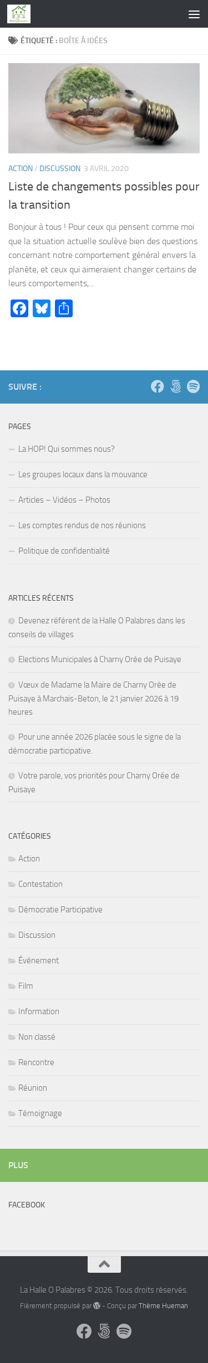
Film (25, 986)
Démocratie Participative (60, 910)
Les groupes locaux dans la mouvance (83, 474)
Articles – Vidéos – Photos (64, 500)
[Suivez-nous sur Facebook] (157, 386)
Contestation (40, 884)
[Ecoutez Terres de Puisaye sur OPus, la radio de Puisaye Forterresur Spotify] (193, 386)
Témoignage (40, 1113)
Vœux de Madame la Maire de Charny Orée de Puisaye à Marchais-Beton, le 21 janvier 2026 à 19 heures (93, 698)
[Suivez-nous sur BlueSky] (175, 386)
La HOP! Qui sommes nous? (66, 449)
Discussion (59, 168)
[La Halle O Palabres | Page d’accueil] (22, 13)
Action (20, 168)
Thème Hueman (163, 1306)
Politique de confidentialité (64, 551)
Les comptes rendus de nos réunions (82, 525)
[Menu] (194, 14)
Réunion (32, 1088)
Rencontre (36, 1062)
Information (38, 1011)
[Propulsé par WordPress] (96, 1305)
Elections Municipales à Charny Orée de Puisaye (99, 659)
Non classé (36, 1037)
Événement (38, 961)
